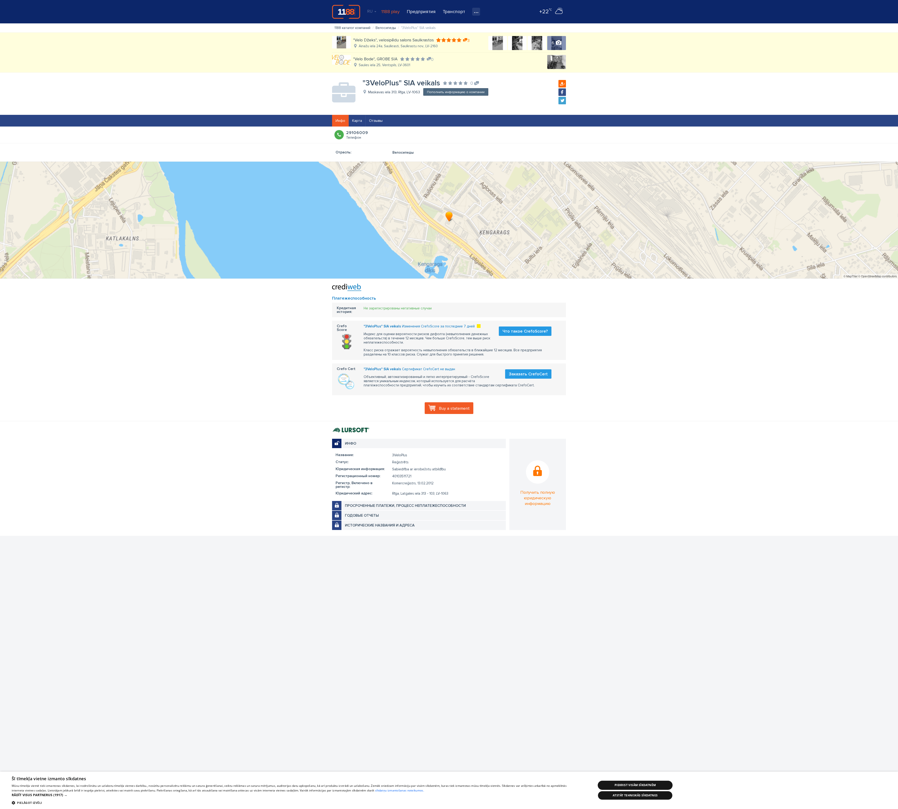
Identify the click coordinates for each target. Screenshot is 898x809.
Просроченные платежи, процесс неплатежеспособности (405, 505)
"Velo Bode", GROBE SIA (375, 59)
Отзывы (376, 120)
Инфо (340, 120)
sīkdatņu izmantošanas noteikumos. (399, 790)
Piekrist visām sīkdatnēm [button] (635, 785)
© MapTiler (851, 276)
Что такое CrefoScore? (525, 331)
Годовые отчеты (362, 515)
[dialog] (449, 790)
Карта (357, 120)
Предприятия (421, 12)
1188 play (390, 12)
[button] (295, 795)
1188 (346, 12)
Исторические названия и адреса (380, 525)
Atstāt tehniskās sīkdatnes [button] (635, 795)
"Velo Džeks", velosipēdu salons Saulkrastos (393, 40)
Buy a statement (454, 408)
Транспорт (454, 12)
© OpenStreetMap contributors (877, 276)
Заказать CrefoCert (528, 374)
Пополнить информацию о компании (456, 92)
